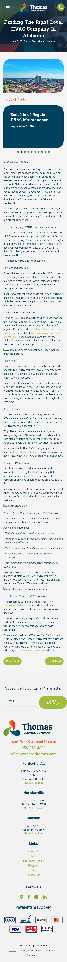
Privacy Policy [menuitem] (26, 951)
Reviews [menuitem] (33, 865)
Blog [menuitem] (33, 870)
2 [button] (21, 152)
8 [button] (42, 152)
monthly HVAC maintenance (23, 451)
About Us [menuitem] (33, 851)
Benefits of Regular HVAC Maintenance (29, 117)
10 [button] (49, 152)
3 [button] (25, 152)
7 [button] (39, 152)
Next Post (54, 661)
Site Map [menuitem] (13, 950)
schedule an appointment (31, 650)
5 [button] (32, 152)
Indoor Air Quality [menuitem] (33, 860)
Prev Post (12, 661)
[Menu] (7, 7)
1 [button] (18, 152)
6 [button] (35, 152)
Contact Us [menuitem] (33, 874)
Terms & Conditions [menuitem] (45, 951)
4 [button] (28, 152)
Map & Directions (33, 782)
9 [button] (45, 152)
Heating (51, 41)
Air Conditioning (37, 41)
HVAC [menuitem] (33, 856)
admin (24, 161)
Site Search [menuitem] (32, 955)
